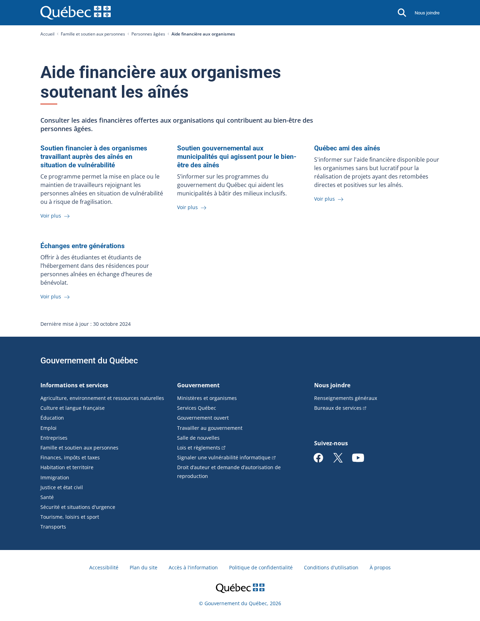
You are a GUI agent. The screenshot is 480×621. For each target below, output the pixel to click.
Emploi (48, 428)
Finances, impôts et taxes (70, 457)
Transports (53, 526)
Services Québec (196, 408)
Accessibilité (103, 567)
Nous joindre (427, 12)
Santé (47, 497)
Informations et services (74, 385)
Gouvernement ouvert (203, 417)
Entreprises (53, 437)
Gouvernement (198, 385)
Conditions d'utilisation (331, 567)
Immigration (54, 477)
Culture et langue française (72, 408)
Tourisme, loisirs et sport (69, 516)
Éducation (52, 417)
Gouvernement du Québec (89, 360)
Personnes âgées (148, 34)
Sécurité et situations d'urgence (77, 507)
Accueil (47, 34)
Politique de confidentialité (261, 567)
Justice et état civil (61, 487)
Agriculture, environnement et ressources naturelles (102, 398)
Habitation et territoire (66, 467)
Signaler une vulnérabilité (224, 457)
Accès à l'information (193, 567)
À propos (380, 567)
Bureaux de (338, 408)
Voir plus (51, 215)
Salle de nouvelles (198, 437)
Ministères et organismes (207, 398)
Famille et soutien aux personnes (93, 34)
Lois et (198, 447)
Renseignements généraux (345, 398)
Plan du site (143, 567)
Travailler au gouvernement (209, 428)
